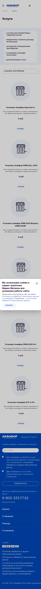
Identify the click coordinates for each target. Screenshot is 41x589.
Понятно (9, 305)
